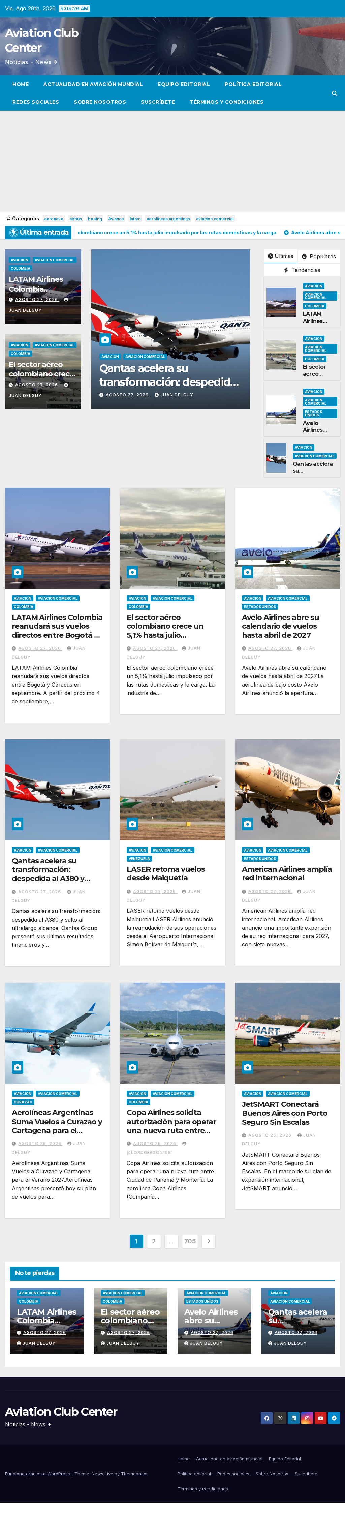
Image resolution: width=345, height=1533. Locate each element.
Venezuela (182, 357)
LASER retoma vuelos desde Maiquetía (166, 873)
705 (190, 1241)
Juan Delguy (176, 394)
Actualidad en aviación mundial (93, 84)
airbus (75, 218)
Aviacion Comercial (54, 260)
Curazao (23, 1102)
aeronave (53, 218)
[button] (334, 93)
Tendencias (305, 270)
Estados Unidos (313, 413)
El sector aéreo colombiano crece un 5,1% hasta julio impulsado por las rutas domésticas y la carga (170, 635)
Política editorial (253, 84)
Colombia (20, 268)
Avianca (116, 218)
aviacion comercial (214, 218)
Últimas (284, 256)
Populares (322, 256)
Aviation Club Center (61, 1412)
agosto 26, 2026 (40, 1143)
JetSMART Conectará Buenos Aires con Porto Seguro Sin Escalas (284, 1113)
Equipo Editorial (184, 84)
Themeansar (134, 1473)
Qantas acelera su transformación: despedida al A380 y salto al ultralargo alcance (48, 878)
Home (20, 84)
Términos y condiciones (226, 102)
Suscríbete (158, 102)
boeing (95, 218)
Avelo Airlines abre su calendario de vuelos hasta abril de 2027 (280, 626)
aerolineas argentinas (168, 218)
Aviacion (19, 260)
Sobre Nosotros (100, 102)
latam (135, 218)
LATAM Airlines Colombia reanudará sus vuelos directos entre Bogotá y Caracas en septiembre (57, 630)
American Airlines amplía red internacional (287, 873)
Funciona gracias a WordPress (38, 1473)
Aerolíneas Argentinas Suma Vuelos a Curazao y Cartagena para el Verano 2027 (57, 1126)
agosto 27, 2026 (37, 299)
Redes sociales (35, 102)
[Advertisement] (172, 161)
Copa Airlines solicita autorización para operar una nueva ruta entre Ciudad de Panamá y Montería (171, 1130)
